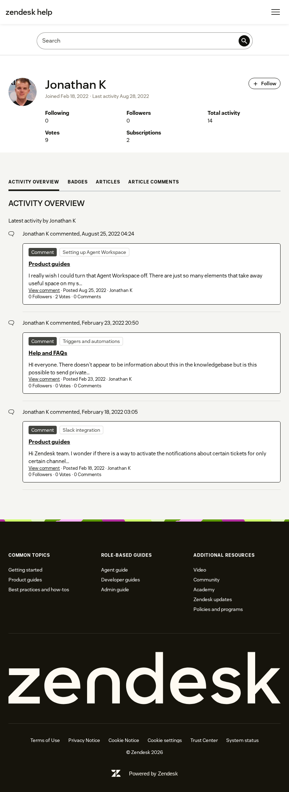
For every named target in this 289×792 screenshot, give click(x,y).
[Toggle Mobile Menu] (275, 12)
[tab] (33, 183)
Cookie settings (165, 740)
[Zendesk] (144, 678)
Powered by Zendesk (153, 773)
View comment (44, 290)
